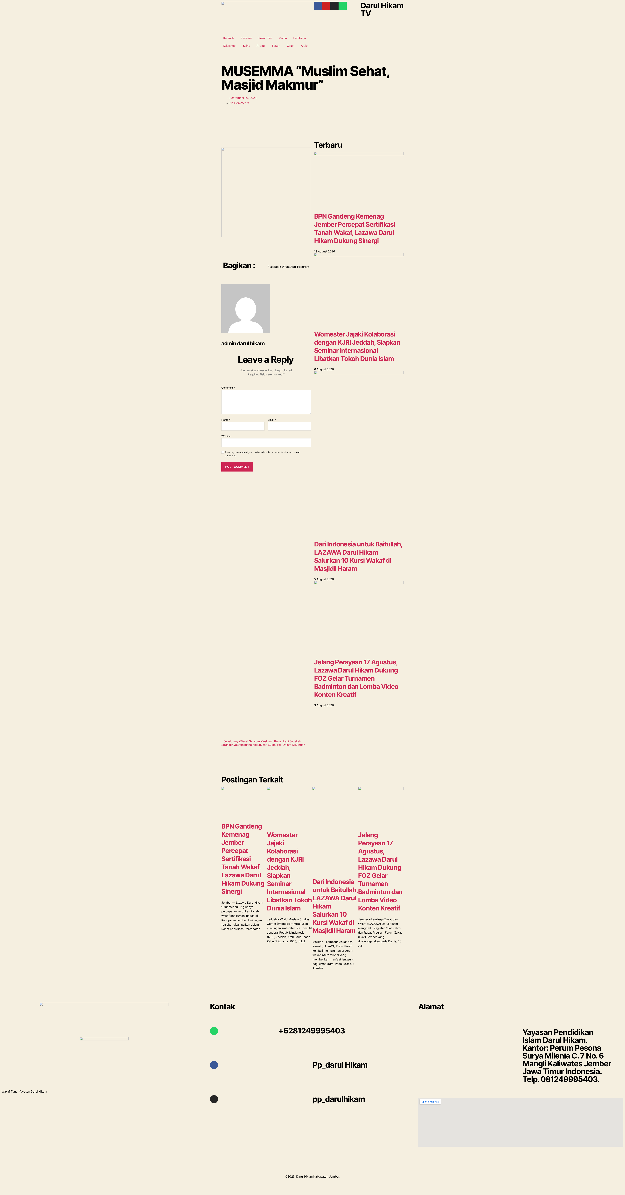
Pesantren (265, 38)
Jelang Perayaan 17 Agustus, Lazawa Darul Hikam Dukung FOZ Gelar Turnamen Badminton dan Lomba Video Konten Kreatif (356, 678)
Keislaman (229, 45)
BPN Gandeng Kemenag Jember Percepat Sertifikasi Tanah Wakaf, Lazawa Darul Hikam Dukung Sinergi (354, 228)
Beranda (228, 38)
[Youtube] (326, 6)
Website (226, 435)
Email (272, 419)
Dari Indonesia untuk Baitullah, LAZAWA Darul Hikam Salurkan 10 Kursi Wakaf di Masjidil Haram (358, 556)
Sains (246, 45)
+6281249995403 (311, 1030)
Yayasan (246, 38)
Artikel (261, 45)
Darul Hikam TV (382, 9)
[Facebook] (214, 1065)
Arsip (304, 45)
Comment (228, 387)
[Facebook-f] (318, 6)
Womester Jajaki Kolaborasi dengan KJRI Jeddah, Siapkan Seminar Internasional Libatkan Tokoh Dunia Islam (357, 346)
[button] (274, 265)
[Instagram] (334, 6)
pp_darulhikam (338, 1099)
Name (225, 419)
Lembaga (299, 38)
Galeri (290, 45)
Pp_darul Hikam (340, 1065)
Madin (283, 38)
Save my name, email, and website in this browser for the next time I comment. (262, 454)
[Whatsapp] (343, 6)
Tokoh (276, 45)
